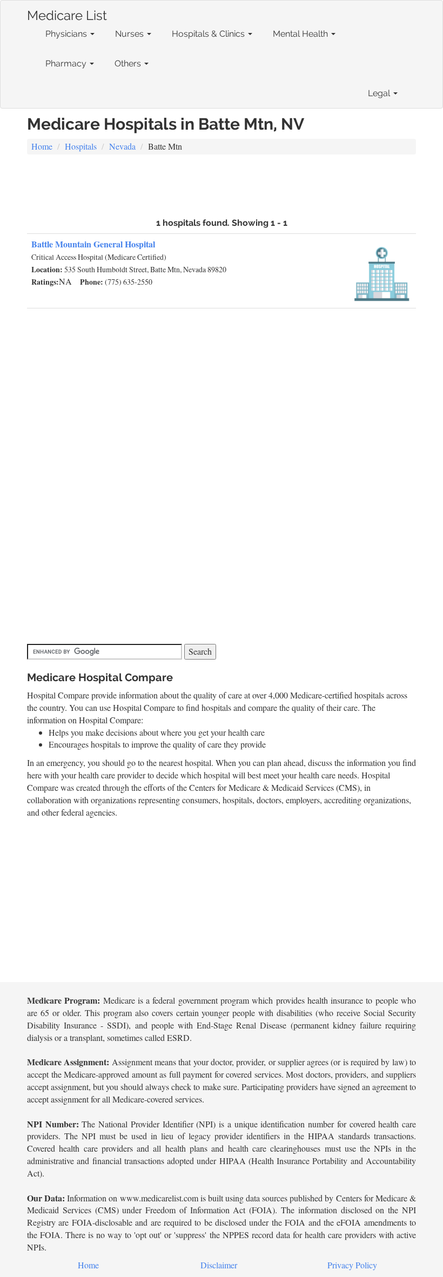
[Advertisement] (221, 184)
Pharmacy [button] (67, 63)
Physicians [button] (67, 34)
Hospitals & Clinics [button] (209, 34)
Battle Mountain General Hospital (93, 244)
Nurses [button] (130, 34)
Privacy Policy (352, 1265)
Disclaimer (218, 1265)
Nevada (122, 146)
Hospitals (81, 146)
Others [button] (129, 63)
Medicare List (67, 13)
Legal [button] (380, 93)
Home (41, 146)
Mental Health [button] (301, 34)
